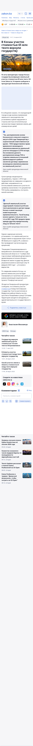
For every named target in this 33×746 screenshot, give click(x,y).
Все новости (5, 33)
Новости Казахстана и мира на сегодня (13, 30)
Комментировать (25, 401)
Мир (10, 18)
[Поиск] (25, 13)
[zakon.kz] (6, 14)
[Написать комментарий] (16, 396)
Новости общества (17, 33)
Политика (4, 18)
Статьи (23, 18)
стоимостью (6, 289)
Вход (30, 390)
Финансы (16, 18)
